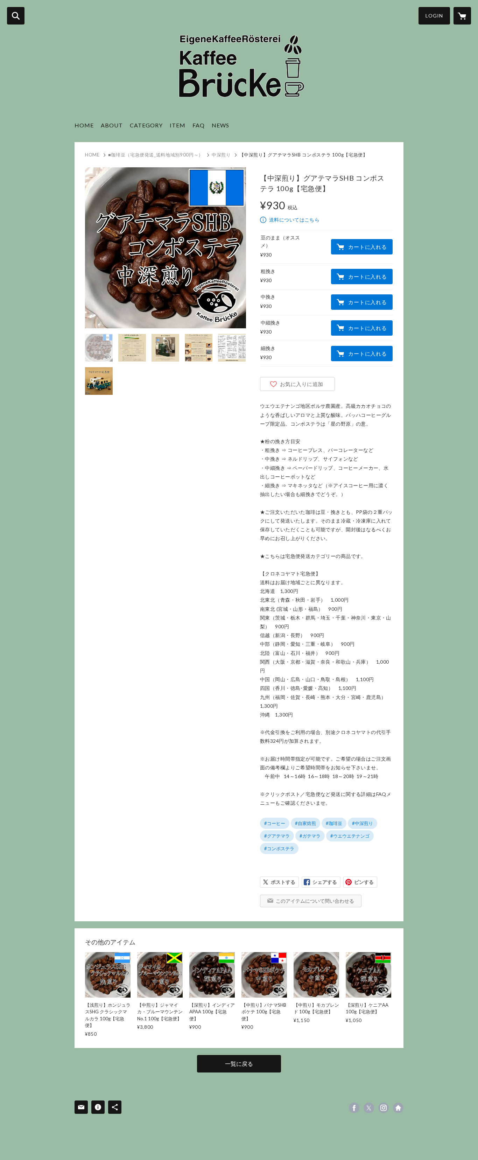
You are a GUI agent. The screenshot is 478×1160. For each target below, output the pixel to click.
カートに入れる (367, 247)
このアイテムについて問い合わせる (315, 901)
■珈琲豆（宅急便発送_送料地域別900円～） (155, 155)
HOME (84, 125)
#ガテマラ (310, 836)
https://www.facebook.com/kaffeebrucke (354, 1108)
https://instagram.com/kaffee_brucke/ (383, 1108)
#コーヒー (274, 823)
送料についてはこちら (294, 220)
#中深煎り (362, 823)
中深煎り (221, 155)
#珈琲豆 (334, 823)
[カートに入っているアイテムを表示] (462, 16)
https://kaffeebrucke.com (398, 1108)
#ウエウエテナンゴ (350, 836)
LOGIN (434, 16)
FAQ (198, 125)
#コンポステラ (279, 848)
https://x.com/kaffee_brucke (369, 1108)
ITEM (177, 125)
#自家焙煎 (305, 823)
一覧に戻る (239, 1063)
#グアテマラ (277, 836)
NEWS (220, 125)
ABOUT (112, 125)
